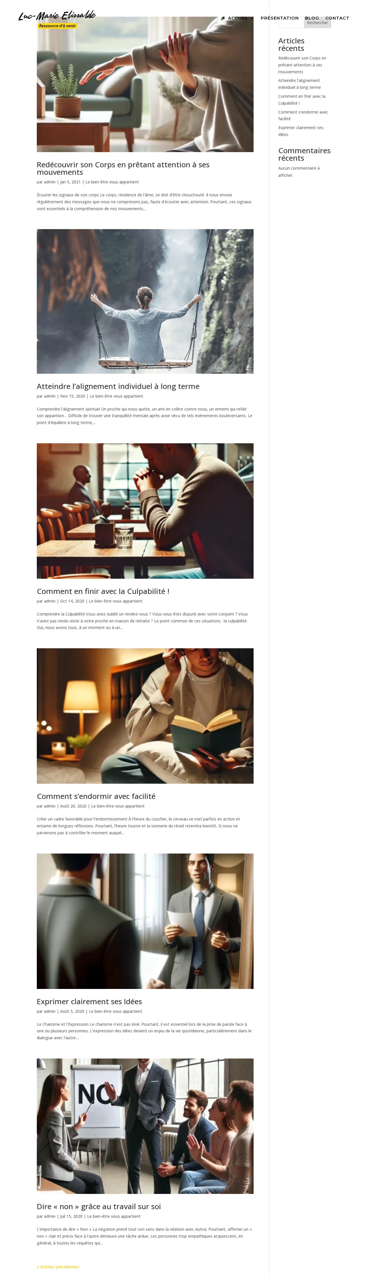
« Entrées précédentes (58, 1267)
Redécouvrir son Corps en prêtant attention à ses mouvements (123, 168)
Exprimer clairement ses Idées (89, 1001)
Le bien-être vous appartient (112, 182)
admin (49, 182)
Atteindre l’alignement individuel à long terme (118, 386)
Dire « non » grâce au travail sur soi (99, 1206)
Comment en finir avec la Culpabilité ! (103, 591)
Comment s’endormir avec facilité (96, 796)
